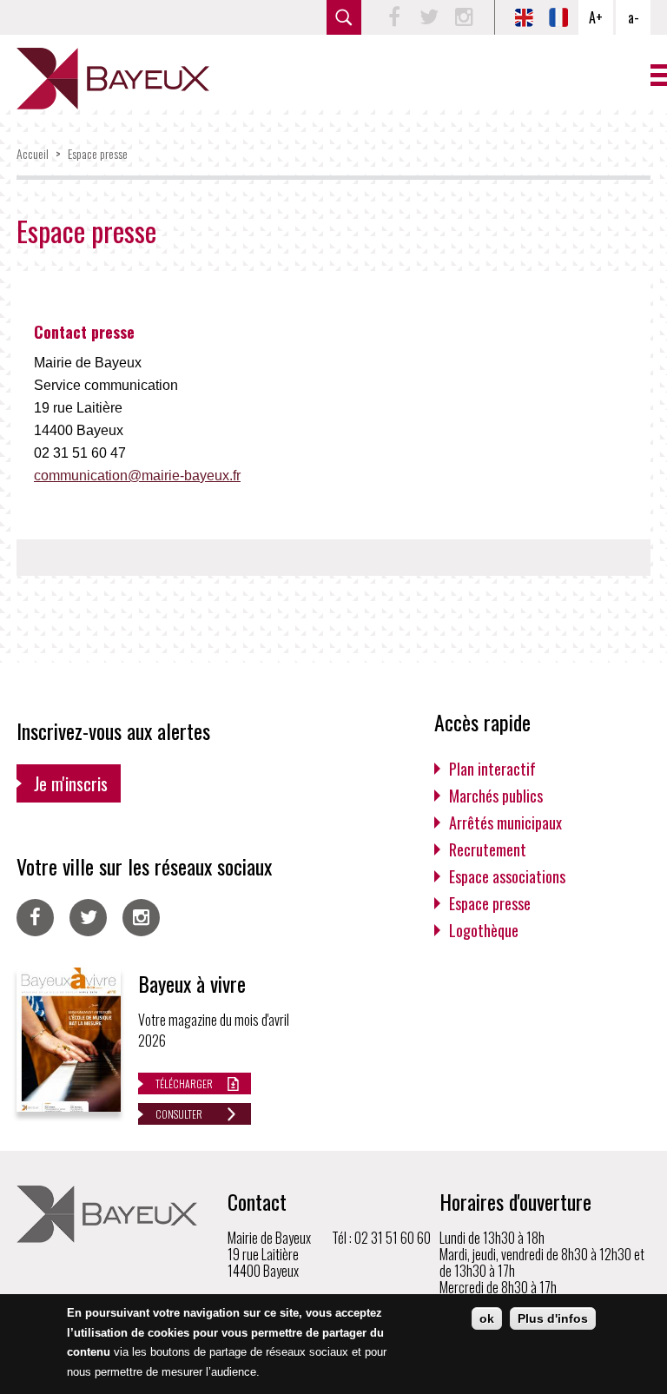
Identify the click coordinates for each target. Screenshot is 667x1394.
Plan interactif (492, 768)
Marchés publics (496, 795)
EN (523, 17)
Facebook (394, 17)
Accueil (33, 153)
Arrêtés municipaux (505, 822)
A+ (596, 17)
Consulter (178, 1114)
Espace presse (98, 153)
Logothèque (483, 930)
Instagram (463, 17)
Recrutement (487, 849)
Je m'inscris (71, 783)
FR (558, 17)
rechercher (344, 17)
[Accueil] (113, 78)
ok (486, 1318)
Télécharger (184, 1083)
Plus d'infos (553, 1318)
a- (633, 17)
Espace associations (507, 876)
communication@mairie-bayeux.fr (137, 475)
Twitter (429, 17)
